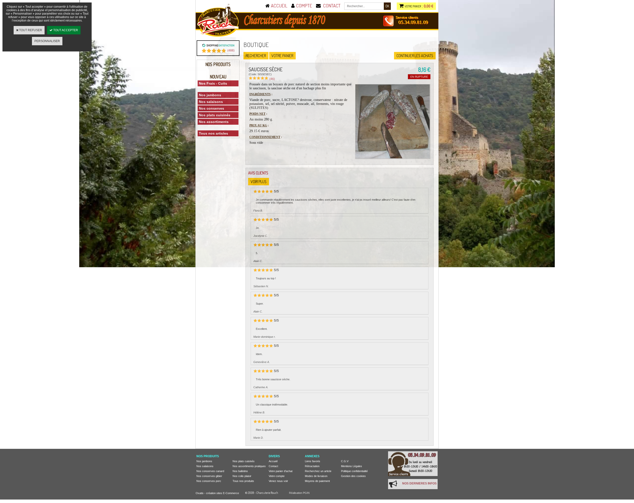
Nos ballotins (240, 471)
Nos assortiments (214, 122)
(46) (272, 79)
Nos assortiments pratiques (249, 466)
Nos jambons (210, 95)
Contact (273, 466)
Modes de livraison (316, 476)
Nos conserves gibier (209, 476)
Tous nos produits (243, 480)
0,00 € (428, 6)
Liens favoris (312, 461)
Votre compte (277, 476)
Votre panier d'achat (280, 471)
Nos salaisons (211, 102)
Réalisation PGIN (299, 492)
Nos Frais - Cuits (213, 83)
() (231, 50)
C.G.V (344, 461)
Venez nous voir (278, 480)
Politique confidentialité (354, 471)
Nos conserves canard (210, 471)
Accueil (273, 461)
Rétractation (312, 466)
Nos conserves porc (208, 480)
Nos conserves (211, 108)
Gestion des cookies (353, 476)
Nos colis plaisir (242, 476)
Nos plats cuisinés (214, 115)
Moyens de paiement (317, 480)
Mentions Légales (351, 466)
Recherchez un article (318, 471)
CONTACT (332, 5)
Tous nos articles (213, 133)
